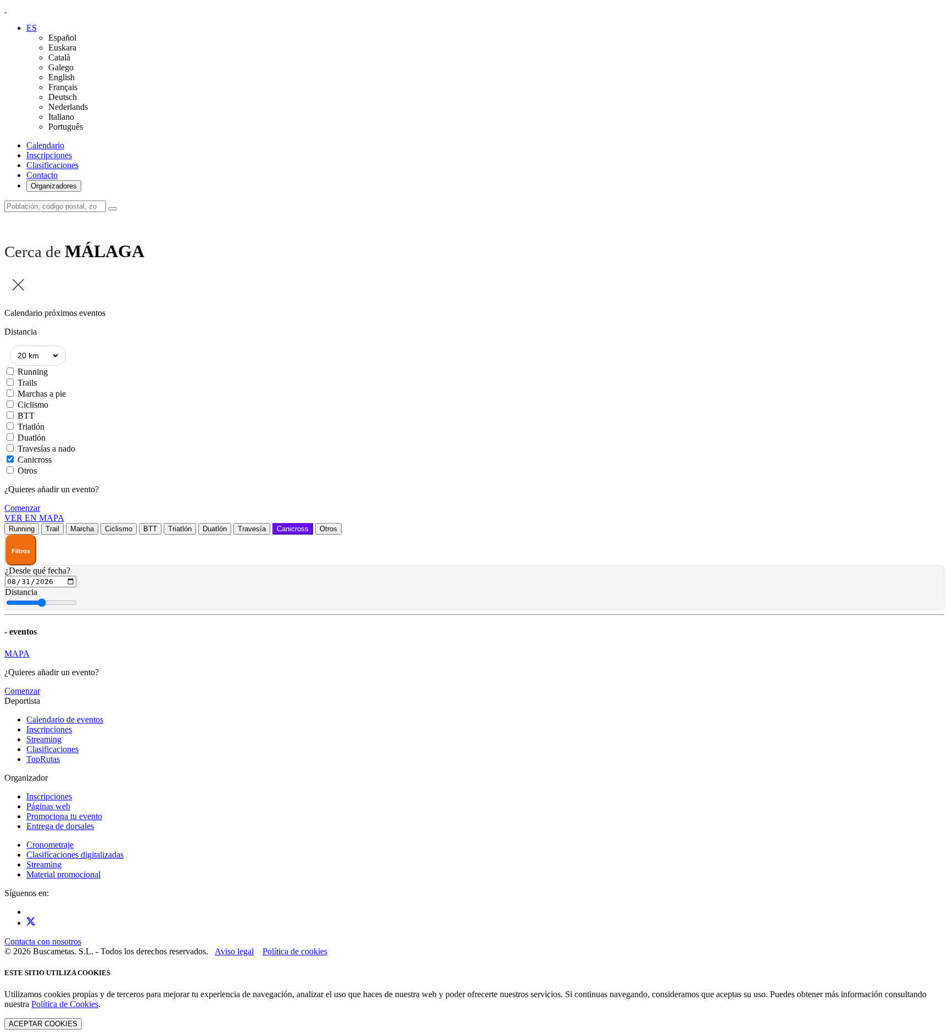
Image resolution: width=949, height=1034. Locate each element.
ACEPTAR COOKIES (43, 1024)
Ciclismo (33, 404)
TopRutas (43, 759)
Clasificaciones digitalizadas (75, 854)
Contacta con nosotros (42, 941)
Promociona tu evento (64, 816)
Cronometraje (50, 844)
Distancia (21, 592)
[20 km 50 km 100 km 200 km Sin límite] (38, 356)
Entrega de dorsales (60, 826)
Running (33, 371)
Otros (27, 470)
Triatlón (31, 426)
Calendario (45, 145)
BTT (26, 415)
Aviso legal (234, 951)
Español (62, 37)
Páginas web (48, 806)
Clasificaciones (52, 165)
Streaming (44, 739)
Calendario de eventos (64, 719)
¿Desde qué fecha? (37, 570)
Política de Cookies (64, 1004)
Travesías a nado (46, 448)
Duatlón (32, 437)
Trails (27, 382)
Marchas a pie (42, 393)
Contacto (42, 175)
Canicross (35, 459)
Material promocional (63, 874)
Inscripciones (49, 155)
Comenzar (22, 508)
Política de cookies (295, 951)
